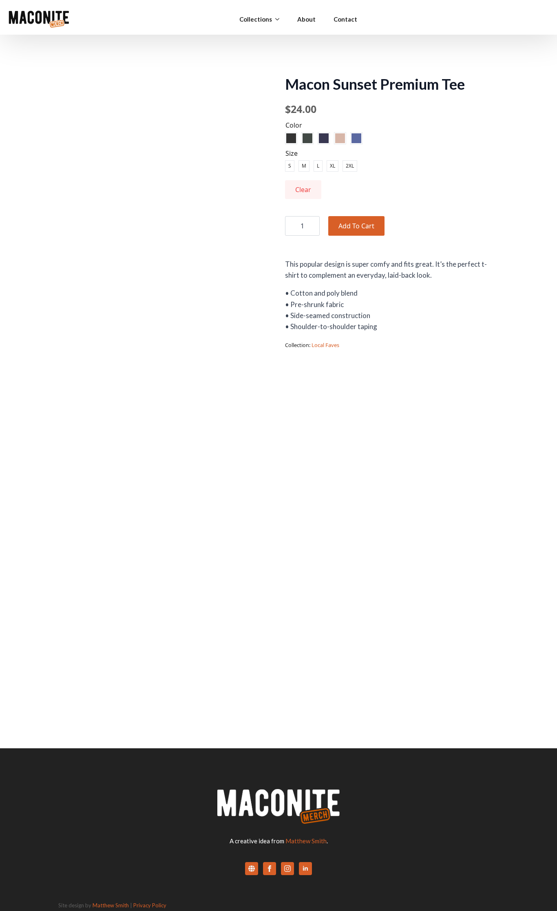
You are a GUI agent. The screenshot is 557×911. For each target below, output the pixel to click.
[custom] (251, 868)
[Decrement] (291, 226)
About (306, 19)
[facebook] (269, 868)
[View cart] (538, 19)
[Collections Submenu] (275, 19)
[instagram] (287, 868)
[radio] (291, 138)
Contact (345, 19)
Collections (255, 19)
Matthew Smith (306, 841)
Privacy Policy (149, 905)
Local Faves (325, 345)
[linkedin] (305, 868)
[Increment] (313, 226)
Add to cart (356, 225)
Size (291, 153)
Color (293, 125)
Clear (303, 189)
